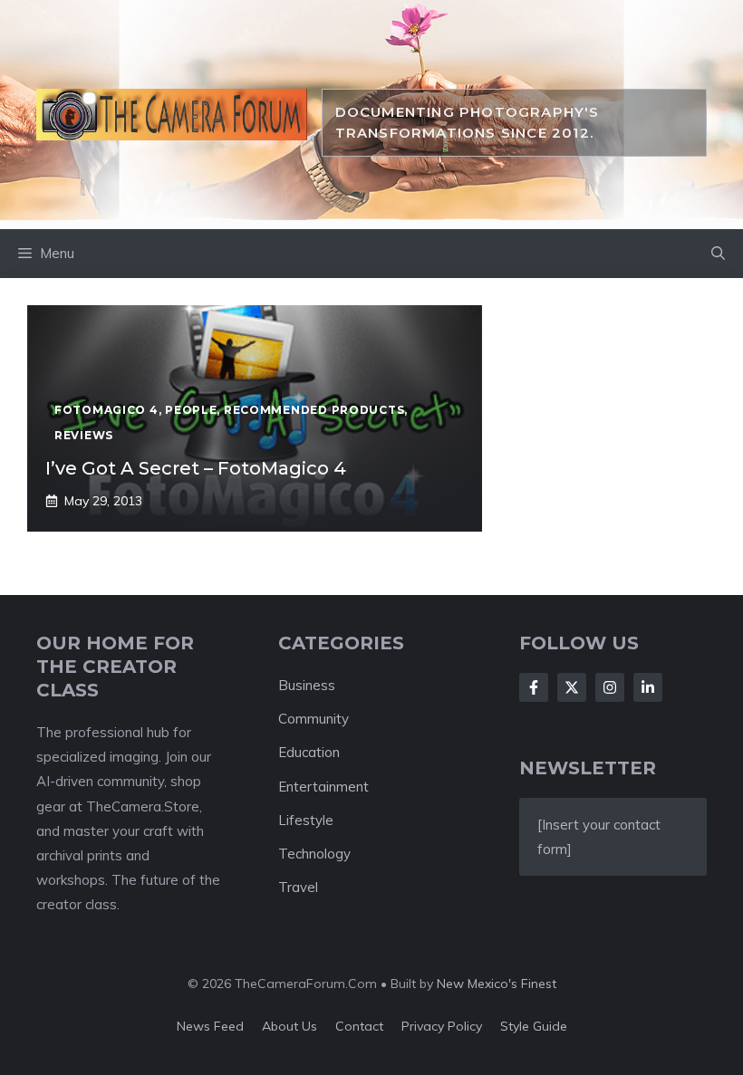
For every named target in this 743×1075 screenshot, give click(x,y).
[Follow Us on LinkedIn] (647, 687)
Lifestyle (305, 820)
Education (309, 752)
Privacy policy (441, 1026)
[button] (718, 253)
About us (289, 1026)
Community (313, 718)
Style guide (533, 1026)
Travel (298, 887)
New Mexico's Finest (496, 983)
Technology (314, 853)
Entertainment (323, 786)
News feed (210, 1026)
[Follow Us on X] (571, 687)
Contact (359, 1026)
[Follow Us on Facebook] (533, 687)
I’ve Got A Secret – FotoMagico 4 (195, 468)
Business (306, 685)
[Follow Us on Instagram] (609, 687)
